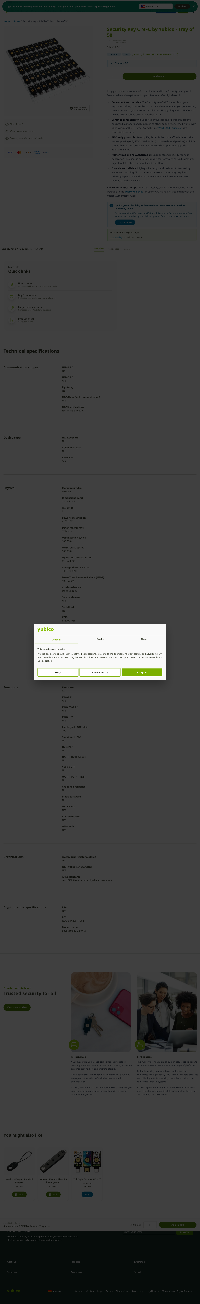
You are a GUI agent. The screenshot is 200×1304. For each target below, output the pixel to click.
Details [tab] (100, 639)
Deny (57, 672)
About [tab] (144, 639)
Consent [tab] (56, 639)
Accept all (142, 672)
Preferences (98, 672)
